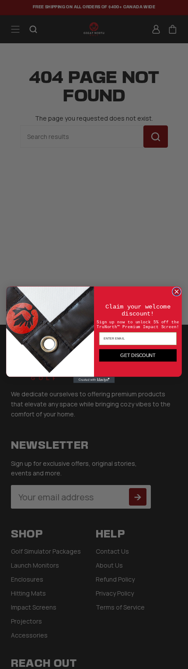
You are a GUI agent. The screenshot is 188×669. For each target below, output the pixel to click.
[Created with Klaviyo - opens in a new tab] (94, 380)
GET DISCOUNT (137, 355)
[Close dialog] (177, 291)
